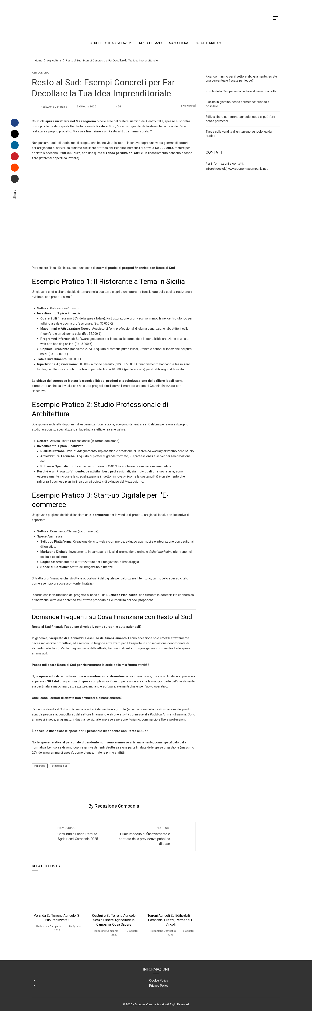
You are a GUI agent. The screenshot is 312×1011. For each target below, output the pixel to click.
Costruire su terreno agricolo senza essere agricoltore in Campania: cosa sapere (114, 920)
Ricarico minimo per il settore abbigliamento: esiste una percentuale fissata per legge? (241, 79)
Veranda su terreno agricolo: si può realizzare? (57, 918)
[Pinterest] (15, 156)
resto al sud (60, 765)
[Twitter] (15, 134)
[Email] (15, 179)
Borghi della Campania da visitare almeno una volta (241, 91)
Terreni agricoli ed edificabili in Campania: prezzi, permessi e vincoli (170, 920)
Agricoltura (40, 72)
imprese (40, 765)
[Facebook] (15, 123)
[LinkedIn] (15, 145)
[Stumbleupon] (15, 168)
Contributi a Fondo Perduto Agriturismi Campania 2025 (78, 833)
